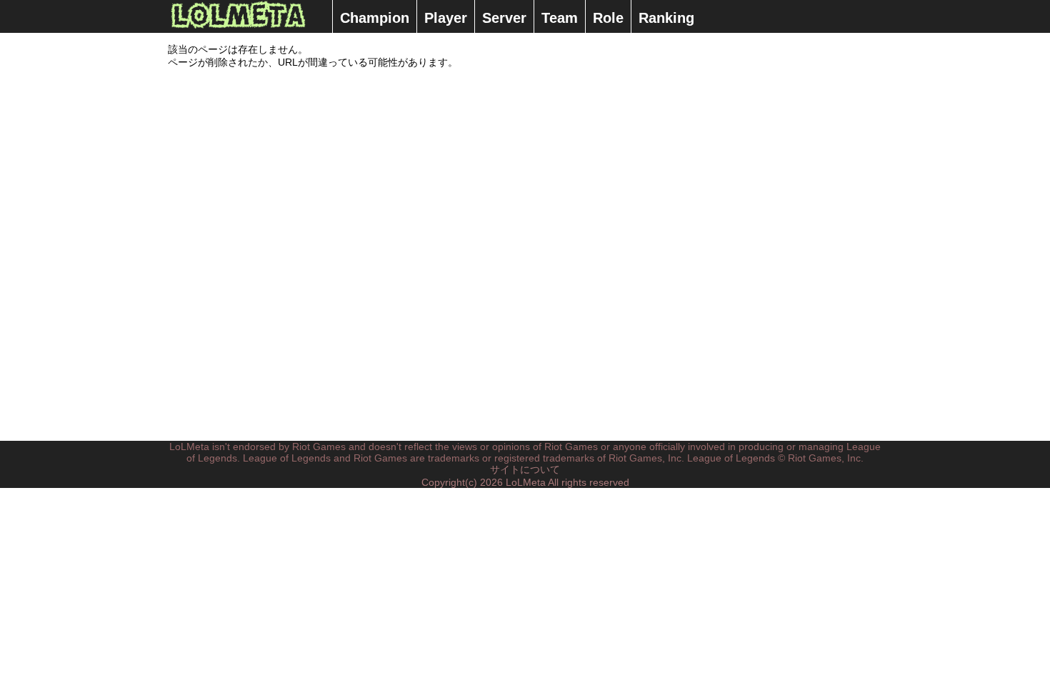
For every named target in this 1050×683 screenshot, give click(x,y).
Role (608, 18)
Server (504, 18)
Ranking (666, 18)
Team (559, 18)
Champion (374, 18)
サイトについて (525, 469)
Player (445, 18)
